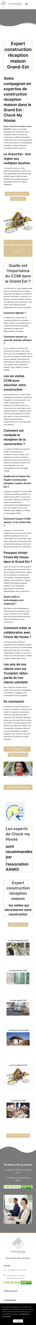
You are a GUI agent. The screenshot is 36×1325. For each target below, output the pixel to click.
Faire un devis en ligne (18, 754)
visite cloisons (9, 408)
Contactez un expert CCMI (18, 1135)
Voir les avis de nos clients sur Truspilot (17, 749)
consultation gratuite (23, 645)
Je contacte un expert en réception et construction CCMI (18, 787)
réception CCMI (25, 411)
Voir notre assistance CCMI (17, 193)
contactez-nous (21, 734)
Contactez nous (18, 198)
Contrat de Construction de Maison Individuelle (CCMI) (17, 137)
